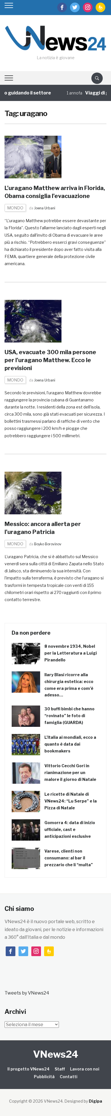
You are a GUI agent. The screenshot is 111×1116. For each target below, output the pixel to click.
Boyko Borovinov (47, 544)
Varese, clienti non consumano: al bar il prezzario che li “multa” (68, 858)
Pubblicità (44, 1076)
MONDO (15, 207)
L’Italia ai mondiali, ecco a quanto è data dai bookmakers (70, 744)
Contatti (68, 1076)
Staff (60, 1069)
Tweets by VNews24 (27, 993)
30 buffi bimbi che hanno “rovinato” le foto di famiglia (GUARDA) (69, 715)
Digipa (95, 1101)
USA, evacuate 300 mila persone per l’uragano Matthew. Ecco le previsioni (50, 360)
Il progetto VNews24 (28, 1069)
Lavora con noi (84, 1069)
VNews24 (55, 1054)
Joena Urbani (44, 208)
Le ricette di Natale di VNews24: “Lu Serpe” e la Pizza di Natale (70, 801)
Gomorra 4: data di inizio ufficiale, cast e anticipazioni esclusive (69, 829)
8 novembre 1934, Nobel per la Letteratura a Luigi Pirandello (70, 653)
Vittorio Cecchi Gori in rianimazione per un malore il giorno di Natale (70, 772)
